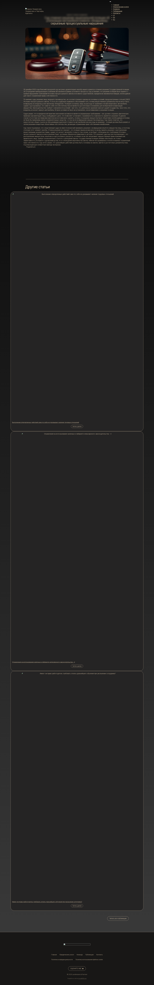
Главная (116, 5)
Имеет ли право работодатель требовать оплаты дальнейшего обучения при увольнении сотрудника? (47, 902)
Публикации (117, 11)
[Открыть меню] (110, 1)
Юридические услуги (121, 7)
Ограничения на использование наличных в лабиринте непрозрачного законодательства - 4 (43, 662)
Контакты (116, 13)
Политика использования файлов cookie (89, 959)
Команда (116, 9)
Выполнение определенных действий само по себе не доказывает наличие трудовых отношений (45, 422)
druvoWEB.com (82, 978)
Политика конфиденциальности (62, 959)
